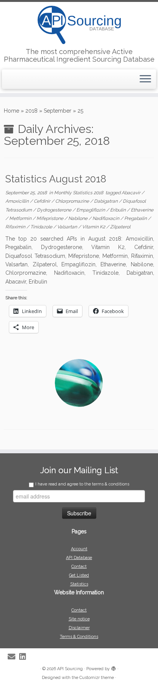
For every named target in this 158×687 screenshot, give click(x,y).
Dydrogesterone (54, 210)
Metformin (21, 218)
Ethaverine (142, 210)
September (57, 111)
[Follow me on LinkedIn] (24, 657)
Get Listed (79, 575)
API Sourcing (70, 668)
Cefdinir (42, 201)
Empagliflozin (91, 210)
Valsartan (67, 227)
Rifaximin (15, 227)
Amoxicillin (17, 201)
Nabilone (78, 218)
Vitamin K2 (94, 227)
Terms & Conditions (79, 636)
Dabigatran (106, 201)
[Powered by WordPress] (113, 667)
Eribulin (118, 210)
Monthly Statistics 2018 (79, 192)
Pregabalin (136, 218)
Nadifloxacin (106, 218)
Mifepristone (50, 218)
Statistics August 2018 (55, 179)
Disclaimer (79, 627)
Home (11, 111)
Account (79, 548)
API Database (79, 557)
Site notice (79, 618)
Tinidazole (41, 227)
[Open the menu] (145, 79)
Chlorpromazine (72, 201)
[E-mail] (13, 657)
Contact (79, 566)
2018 (31, 111)
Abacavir (132, 192)
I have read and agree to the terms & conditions (82, 484)
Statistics (79, 584)
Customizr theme (96, 677)
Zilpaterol (120, 227)
